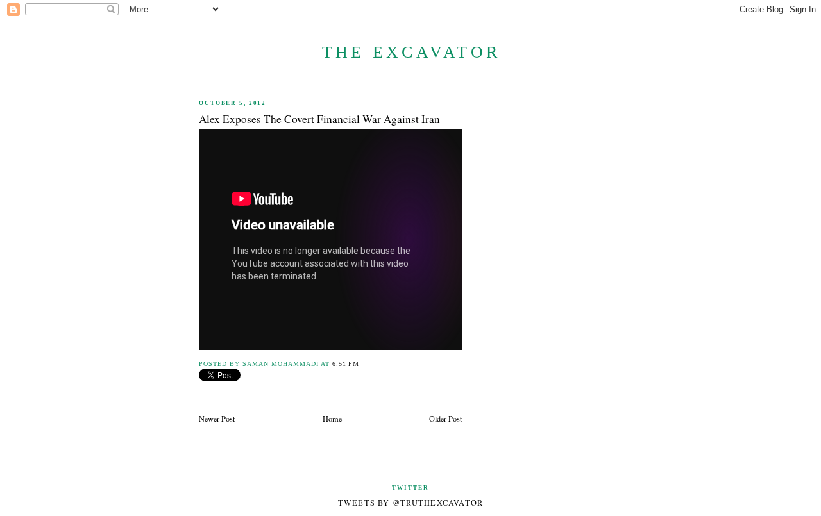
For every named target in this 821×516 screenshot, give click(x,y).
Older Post (445, 418)
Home (332, 418)
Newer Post (217, 418)
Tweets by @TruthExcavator (411, 502)
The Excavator (411, 52)
